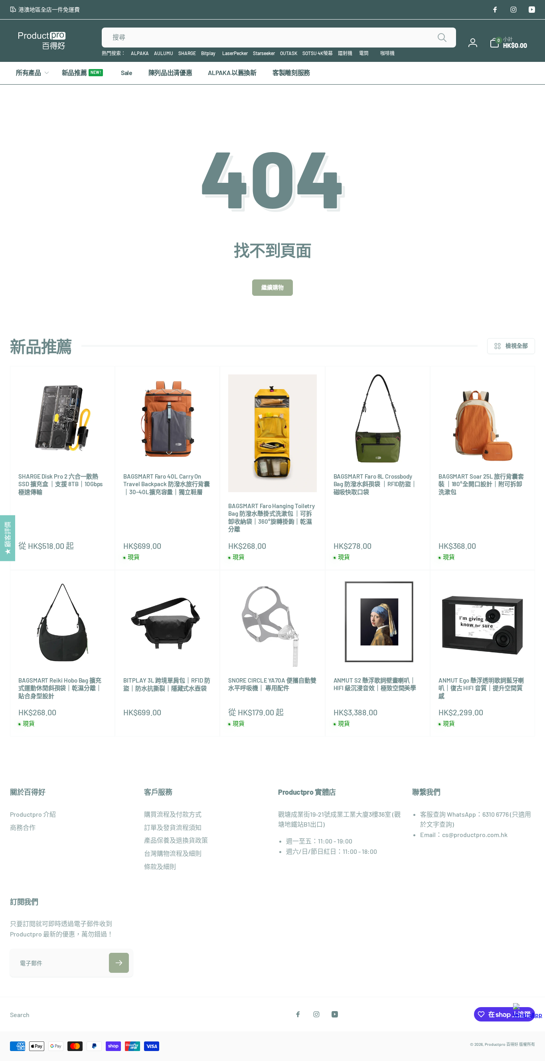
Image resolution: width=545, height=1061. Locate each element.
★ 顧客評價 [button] (7, 538)
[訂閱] (119, 963)
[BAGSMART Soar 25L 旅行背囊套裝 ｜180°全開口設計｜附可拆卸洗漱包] (483, 448)
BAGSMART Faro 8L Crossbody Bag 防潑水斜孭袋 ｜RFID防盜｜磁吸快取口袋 (375, 484)
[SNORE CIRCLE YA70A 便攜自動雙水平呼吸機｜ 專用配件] (273, 652)
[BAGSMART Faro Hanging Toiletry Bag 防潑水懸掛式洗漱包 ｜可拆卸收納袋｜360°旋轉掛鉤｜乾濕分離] (273, 477)
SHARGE (187, 53)
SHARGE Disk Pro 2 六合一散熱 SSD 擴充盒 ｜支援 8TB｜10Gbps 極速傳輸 (60, 484)
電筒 (364, 53)
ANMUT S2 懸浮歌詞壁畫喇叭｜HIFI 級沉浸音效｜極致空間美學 (375, 684)
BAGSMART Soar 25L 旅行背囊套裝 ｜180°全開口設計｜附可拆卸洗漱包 (481, 484)
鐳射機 (345, 53)
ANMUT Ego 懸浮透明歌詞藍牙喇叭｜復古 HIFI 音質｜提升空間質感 (481, 688)
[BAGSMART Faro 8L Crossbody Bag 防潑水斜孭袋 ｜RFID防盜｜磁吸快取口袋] (378, 448)
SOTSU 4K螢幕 (317, 53)
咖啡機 (387, 53)
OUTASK (288, 53)
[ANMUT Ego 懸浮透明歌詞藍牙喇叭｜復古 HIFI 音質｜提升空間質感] (483, 652)
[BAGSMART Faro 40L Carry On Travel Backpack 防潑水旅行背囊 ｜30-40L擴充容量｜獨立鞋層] (168, 448)
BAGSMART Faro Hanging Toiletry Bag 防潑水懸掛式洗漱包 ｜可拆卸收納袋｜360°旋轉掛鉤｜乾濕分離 (271, 517)
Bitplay (208, 53)
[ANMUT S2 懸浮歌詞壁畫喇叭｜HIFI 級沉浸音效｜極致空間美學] (378, 652)
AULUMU (163, 53)
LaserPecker (235, 53)
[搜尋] (442, 38)
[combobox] (279, 38)
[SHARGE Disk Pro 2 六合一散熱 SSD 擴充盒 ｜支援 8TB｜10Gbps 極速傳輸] (63, 448)
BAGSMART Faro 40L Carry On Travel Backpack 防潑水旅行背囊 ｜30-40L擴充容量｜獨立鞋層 (166, 484)
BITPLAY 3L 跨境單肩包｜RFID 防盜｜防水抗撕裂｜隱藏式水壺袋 (166, 684)
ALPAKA (140, 53)
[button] (508, 43)
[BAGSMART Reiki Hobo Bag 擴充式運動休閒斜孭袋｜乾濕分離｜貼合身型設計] (63, 652)
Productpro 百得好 (501, 1044)
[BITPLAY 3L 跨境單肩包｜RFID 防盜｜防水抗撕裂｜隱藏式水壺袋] (168, 652)
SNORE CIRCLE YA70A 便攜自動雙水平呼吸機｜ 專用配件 (272, 684)
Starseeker (264, 53)
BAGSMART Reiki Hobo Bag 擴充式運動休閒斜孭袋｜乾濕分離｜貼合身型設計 (60, 688)
